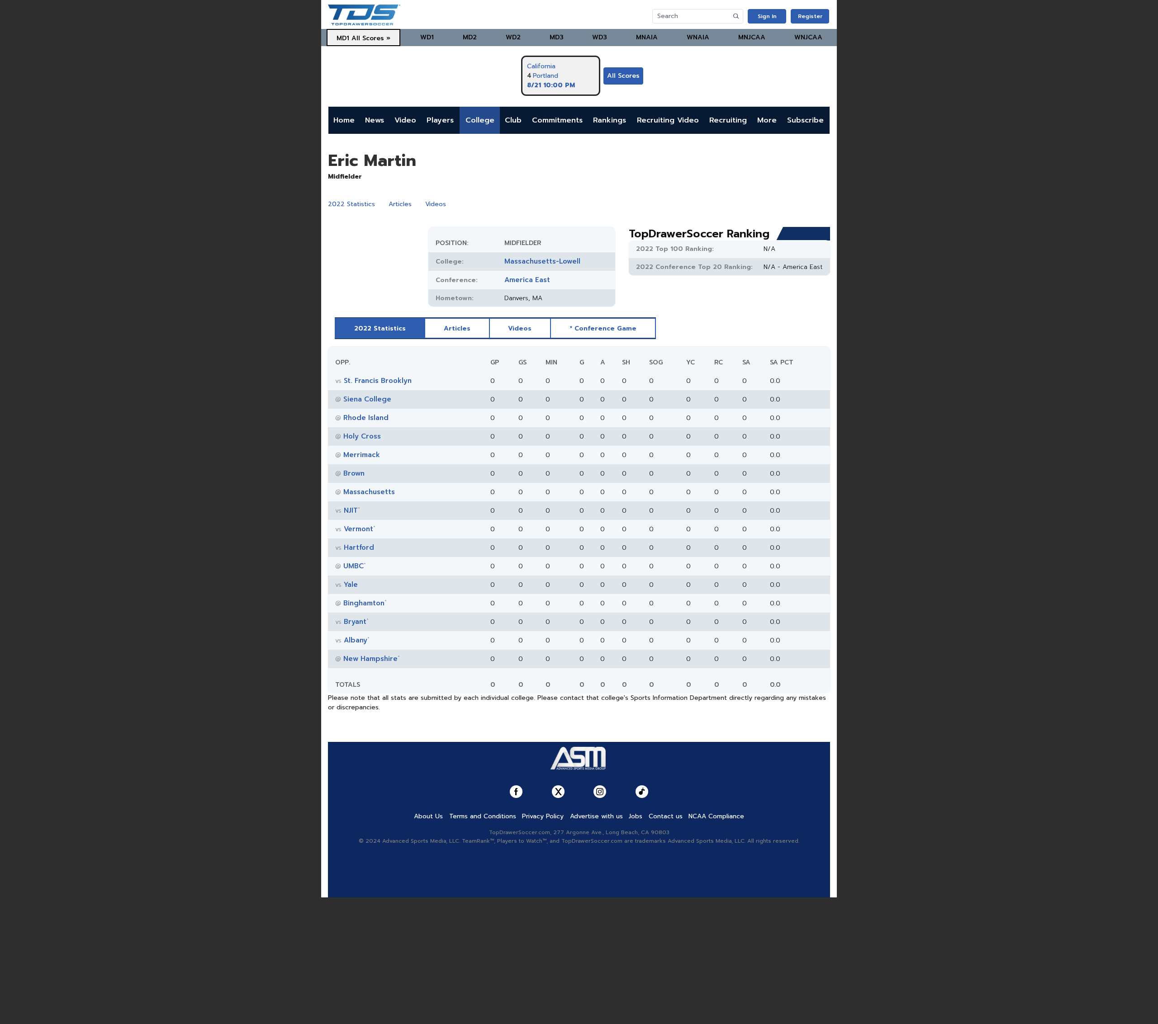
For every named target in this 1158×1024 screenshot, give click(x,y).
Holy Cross (362, 436)
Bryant (355, 622)
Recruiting (728, 120)
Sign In (767, 16)
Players (440, 120)
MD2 (470, 37)
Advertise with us (596, 816)
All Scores (623, 75)
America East (527, 280)
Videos (435, 204)
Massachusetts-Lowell (542, 261)
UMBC (353, 566)
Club (513, 120)
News (374, 120)
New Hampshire (370, 659)
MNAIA (647, 37)
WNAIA (698, 37)
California (541, 66)
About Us (428, 816)
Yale (351, 585)
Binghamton (363, 603)
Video (405, 120)
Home (344, 120)
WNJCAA (808, 37)
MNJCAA (751, 37)
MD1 (343, 38)
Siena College (367, 399)
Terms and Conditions (482, 816)
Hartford (359, 547)
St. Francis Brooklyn (378, 381)
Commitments (557, 120)
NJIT (351, 510)
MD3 (557, 37)
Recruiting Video (668, 120)
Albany (355, 640)
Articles (400, 204)
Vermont (358, 529)
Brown (354, 473)
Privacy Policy (543, 816)
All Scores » (370, 38)
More (767, 120)
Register (810, 16)
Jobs (635, 816)
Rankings (609, 120)
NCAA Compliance (716, 816)
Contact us (666, 816)
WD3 (599, 37)
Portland (545, 75)
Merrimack (361, 455)
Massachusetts (369, 492)
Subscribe (805, 120)
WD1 (427, 37)
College (479, 120)
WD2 (513, 37)
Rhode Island (366, 418)
